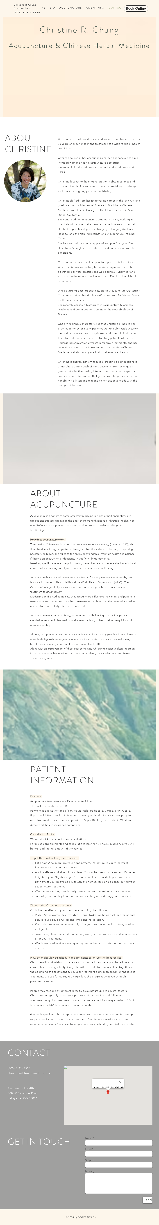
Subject (89, 1160)
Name (88, 1138)
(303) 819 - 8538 (27, 12)
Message (90, 1171)
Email (88, 1149)
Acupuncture (22, 8)
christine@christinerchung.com (30, 1073)
